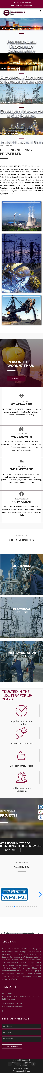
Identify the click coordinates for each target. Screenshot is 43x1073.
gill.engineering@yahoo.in (22, 5)
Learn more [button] (10, 850)
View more (22, 579)
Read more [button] (16, 378)
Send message (12, 1046)
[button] (6, 906)
